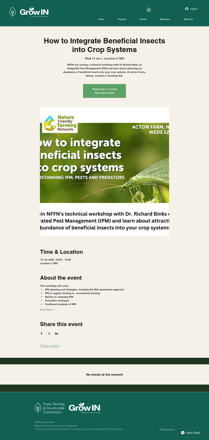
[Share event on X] (49, 333)
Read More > (47, 309)
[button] (148, 9)
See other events (104, 92)
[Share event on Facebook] (41, 333)
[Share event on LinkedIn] (56, 333)
